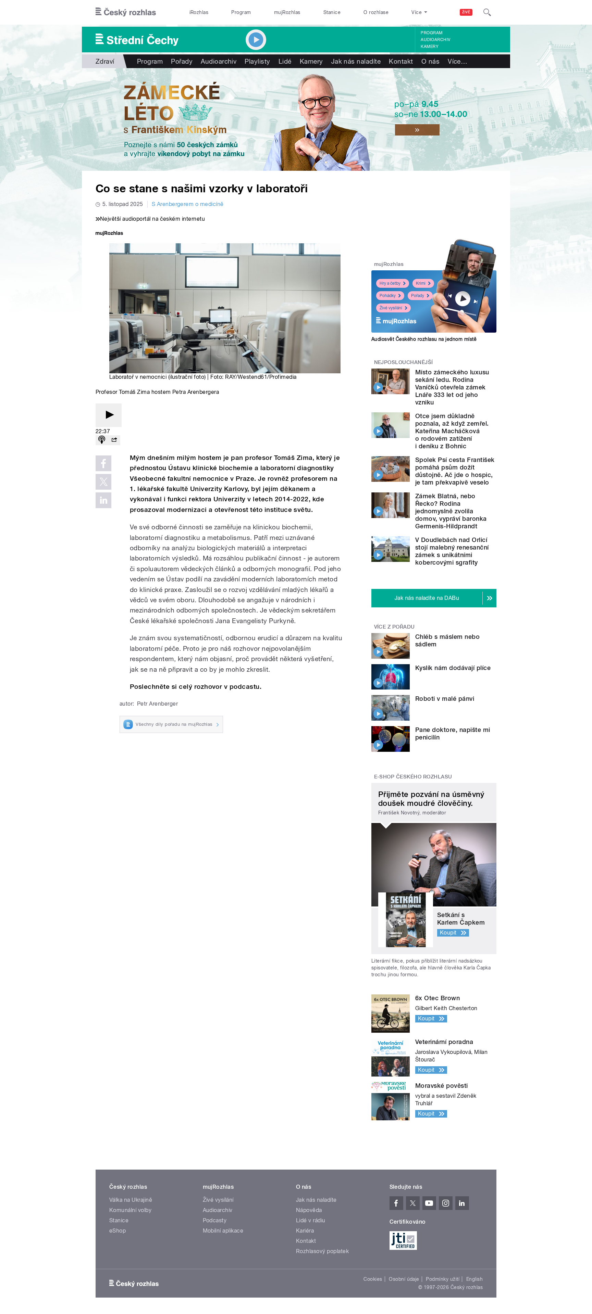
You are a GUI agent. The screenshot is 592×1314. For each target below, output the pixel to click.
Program (241, 12)
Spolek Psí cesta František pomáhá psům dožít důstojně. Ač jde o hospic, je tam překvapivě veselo (454, 471)
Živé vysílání (391, 308)
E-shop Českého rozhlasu (413, 777)
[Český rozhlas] (126, 12)
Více (457, 61)
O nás (430, 61)
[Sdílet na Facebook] (103, 463)
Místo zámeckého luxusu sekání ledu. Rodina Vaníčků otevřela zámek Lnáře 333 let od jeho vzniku (452, 387)
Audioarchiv (435, 39)
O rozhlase (375, 12)
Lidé (285, 61)
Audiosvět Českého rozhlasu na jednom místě (424, 339)
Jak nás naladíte (356, 61)
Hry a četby (390, 283)
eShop (117, 1230)
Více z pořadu (394, 627)
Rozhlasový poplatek (322, 1251)
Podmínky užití (442, 1279)
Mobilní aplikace (223, 1230)
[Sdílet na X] (103, 482)
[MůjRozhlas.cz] (109, 234)
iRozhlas (199, 12)
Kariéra (305, 1230)
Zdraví (105, 61)
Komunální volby (130, 1210)
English (474, 1279)
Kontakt (401, 61)
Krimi (421, 283)
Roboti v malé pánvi (444, 698)
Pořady (182, 61)
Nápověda (309, 1210)
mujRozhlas (287, 12)
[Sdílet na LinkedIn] (103, 500)
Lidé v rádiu (310, 1220)
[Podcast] (102, 440)
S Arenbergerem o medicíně (188, 204)
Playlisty (257, 61)
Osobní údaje (404, 1279)
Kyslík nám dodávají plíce (453, 667)
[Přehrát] (109, 415)
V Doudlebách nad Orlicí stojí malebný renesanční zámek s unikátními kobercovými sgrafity (452, 551)
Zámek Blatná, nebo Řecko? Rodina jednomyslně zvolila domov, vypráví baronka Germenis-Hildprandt (451, 511)
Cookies (372, 1279)
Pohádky (388, 295)
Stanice (332, 12)
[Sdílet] (114, 440)
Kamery (430, 46)
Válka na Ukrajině (130, 1200)
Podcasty (215, 1220)
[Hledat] (487, 12)
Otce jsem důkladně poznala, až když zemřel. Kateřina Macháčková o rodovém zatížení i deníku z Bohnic (452, 431)
